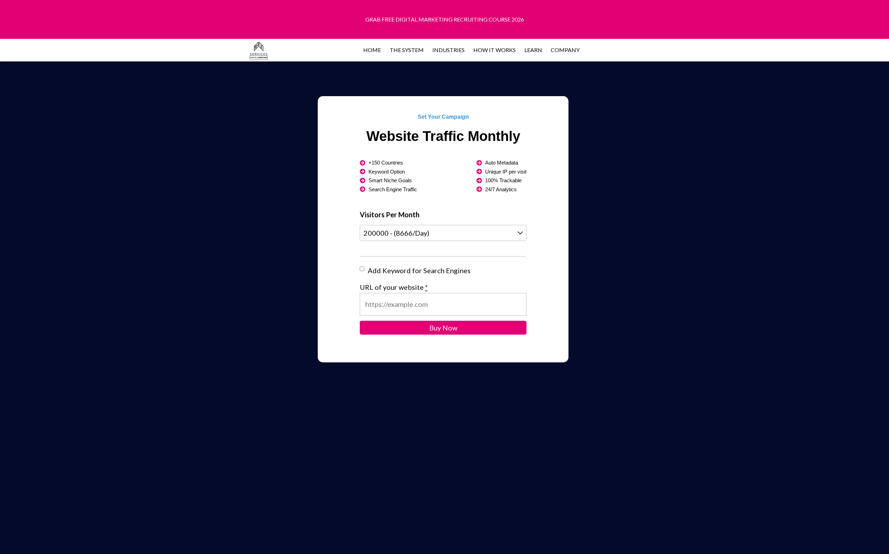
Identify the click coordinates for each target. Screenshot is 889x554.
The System (407, 50)
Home (372, 50)
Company (565, 50)
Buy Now (443, 328)
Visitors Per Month (389, 214)
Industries (448, 50)
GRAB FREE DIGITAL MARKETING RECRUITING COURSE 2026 (444, 19)
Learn (533, 50)
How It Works (494, 50)
